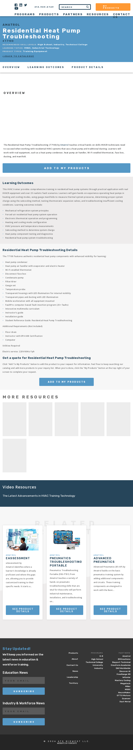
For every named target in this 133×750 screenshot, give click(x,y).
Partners (124, 653)
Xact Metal (125, 701)
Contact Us (121, 16)
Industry (98, 668)
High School (97, 659)
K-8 (101, 656)
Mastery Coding (122, 680)
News (75, 671)
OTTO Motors (123, 695)
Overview (11, 67)
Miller (127, 686)
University (98, 665)
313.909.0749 (44, 7)
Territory (73, 683)
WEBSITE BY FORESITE (67, 743)
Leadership (72, 677)
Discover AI (124, 671)
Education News (15, 673)
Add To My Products (67, 168)
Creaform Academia (120, 665)
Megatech (125, 683)
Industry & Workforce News (24, 703)
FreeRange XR (123, 674)
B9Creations (124, 659)
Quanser (126, 698)
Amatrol (64, 144)
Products (49, 14)
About (75, 659)
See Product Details (23, 610)
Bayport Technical (121, 662)
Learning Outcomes (46, 67)
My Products (111, 7)
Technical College (94, 662)
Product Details (88, 67)
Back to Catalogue (19, 56)
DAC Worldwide (123, 668)
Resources (98, 14)
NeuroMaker (124, 692)
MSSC (127, 689)
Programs (97, 653)
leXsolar (126, 677)
